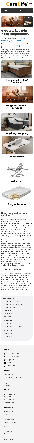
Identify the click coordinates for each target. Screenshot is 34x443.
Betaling (6, 417)
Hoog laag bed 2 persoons (12, 380)
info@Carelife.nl (11, 360)
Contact (6, 414)
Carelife (9, 363)
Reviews (6, 437)
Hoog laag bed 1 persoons (12, 377)
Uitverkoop (7, 386)
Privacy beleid (8, 440)
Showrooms (7, 434)
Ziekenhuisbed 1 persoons (12, 397)
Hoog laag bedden (10, 374)
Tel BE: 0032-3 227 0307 (14, 357)
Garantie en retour (10, 423)
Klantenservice (8, 411)
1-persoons (22, 44)
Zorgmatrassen (9, 403)
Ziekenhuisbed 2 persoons (12, 400)
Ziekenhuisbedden (10, 394)
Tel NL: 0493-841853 (13, 354)
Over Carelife (8, 431)
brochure (23, 55)
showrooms (5, 55)
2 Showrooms (11, 366)
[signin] (21, 10)
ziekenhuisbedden (15, 40)
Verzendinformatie (10, 420)
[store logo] (17, 3)
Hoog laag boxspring (10, 383)
